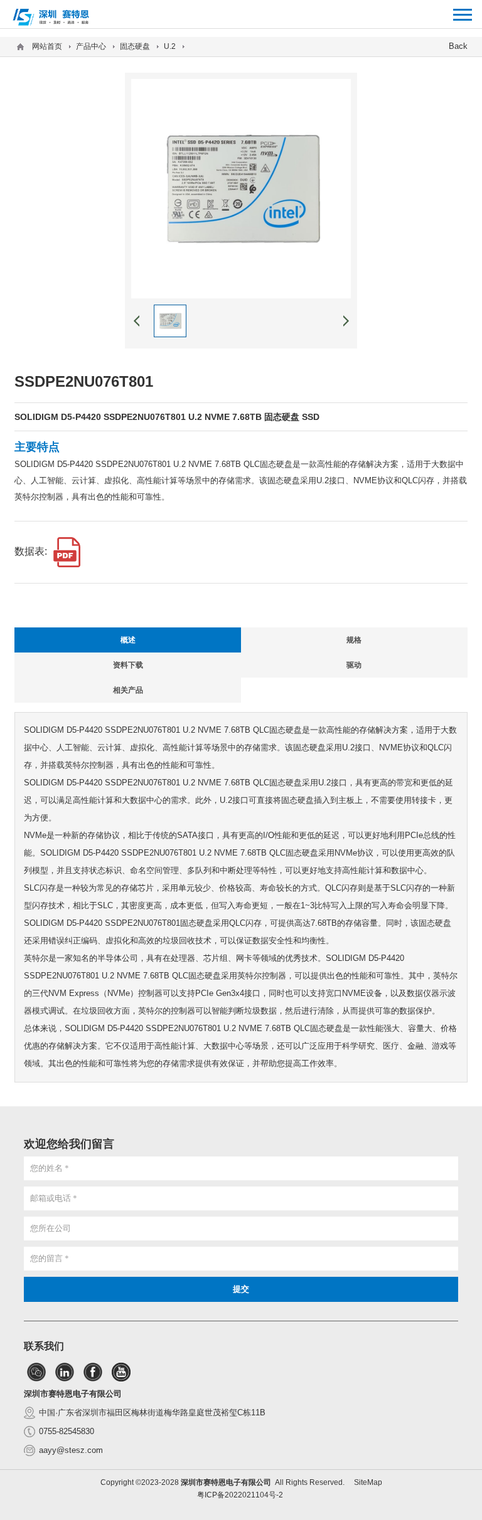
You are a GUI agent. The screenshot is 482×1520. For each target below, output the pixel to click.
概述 (128, 640)
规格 (354, 640)
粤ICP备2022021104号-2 (240, 1495)
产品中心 (91, 46)
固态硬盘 (135, 46)
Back (458, 46)
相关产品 (128, 690)
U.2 (170, 46)
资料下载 (128, 665)
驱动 (354, 665)
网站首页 (47, 46)
